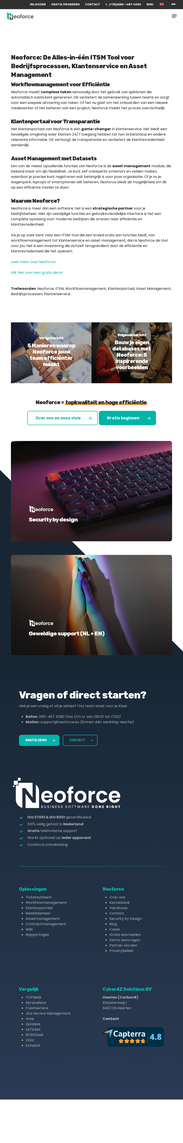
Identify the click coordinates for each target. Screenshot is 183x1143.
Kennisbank (119, 902)
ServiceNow (36, 1002)
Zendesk (33, 1024)
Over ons (117, 897)
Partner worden (123, 945)
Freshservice (37, 1008)
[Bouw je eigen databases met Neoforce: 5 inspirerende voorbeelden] (132, 352)
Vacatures (118, 907)
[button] (174, 16)
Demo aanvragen (124, 940)
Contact (116, 913)
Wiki (29, 929)
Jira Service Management (48, 1013)
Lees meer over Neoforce (33, 261)
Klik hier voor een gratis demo (37, 272)
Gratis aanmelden (125, 934)
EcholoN (33, 1045)
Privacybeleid (121, 950)
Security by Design (125, 918)
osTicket (33, 1029)
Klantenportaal (39, 907)
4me (30, 1018)
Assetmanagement (43, 918)
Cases (114, 929)
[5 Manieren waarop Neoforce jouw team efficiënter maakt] (51, 352)
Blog (113, 924)
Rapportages (37, 934)
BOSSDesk (35, 1034)
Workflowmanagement (46, 902)
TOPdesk (33, 997)
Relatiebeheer (38, 913)
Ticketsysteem (39, 897)
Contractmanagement (46, 924)
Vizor (30, 1040)
